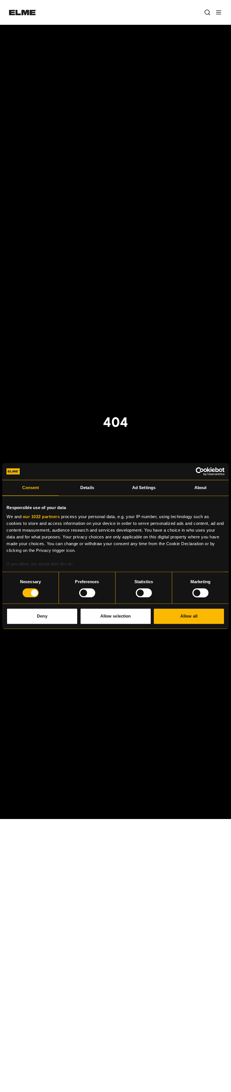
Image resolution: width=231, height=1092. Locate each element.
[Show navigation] (218, 12)
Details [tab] (87, 487)
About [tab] (200, 487)
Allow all (188, 616)
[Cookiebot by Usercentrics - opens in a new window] (200, 471)
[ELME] (22, 12)
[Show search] (207, 12)
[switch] (87, 592)
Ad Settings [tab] (144, 487)
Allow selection (115, 616)
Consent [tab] (30, 487)
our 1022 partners (41, 516)
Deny (42, 616)
